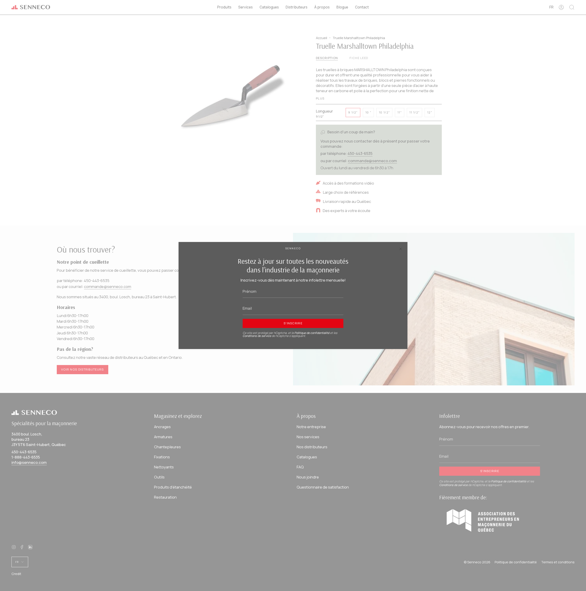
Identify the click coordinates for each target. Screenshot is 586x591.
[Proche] (400, 249)
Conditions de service (257, 336)
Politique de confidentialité (311, 333)
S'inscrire (293, 323)
